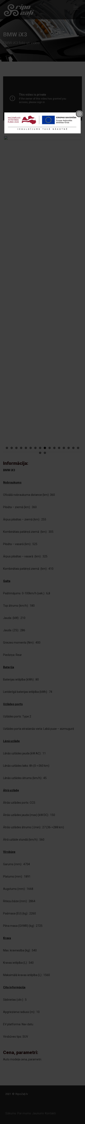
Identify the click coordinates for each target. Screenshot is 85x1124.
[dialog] (42, 122)
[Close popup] (79, 114)
